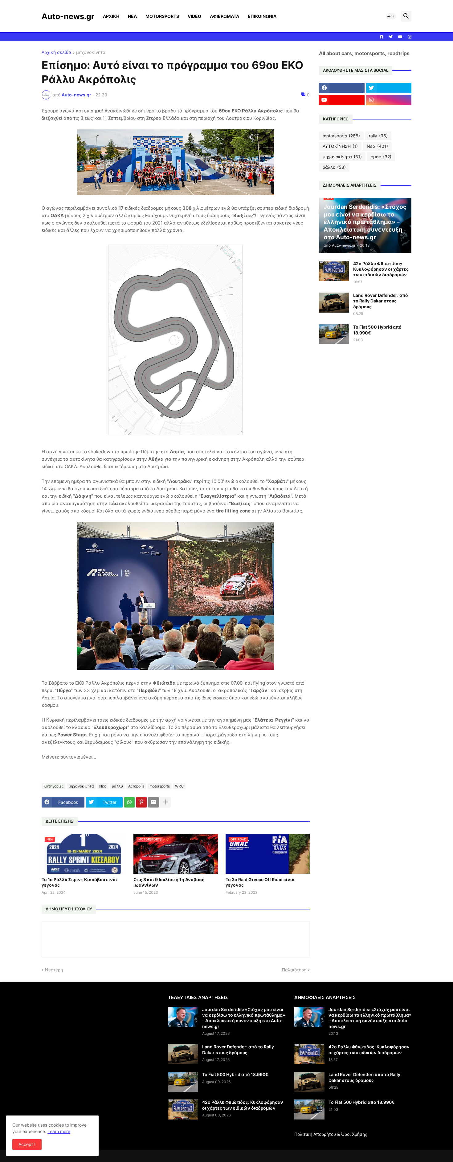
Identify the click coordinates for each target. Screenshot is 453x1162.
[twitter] (391, 37)
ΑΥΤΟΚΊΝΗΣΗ (340, 146)
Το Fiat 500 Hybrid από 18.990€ (377, 329)
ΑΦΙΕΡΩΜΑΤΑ (224, 16)
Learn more (58, 1131)
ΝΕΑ (132, 16)
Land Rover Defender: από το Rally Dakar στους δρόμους (380, 301)
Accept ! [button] (26, 1144)
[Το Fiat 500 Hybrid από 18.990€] (334, 334)
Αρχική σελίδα (56, 52)
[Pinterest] (141, 802)
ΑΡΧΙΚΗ (111, 16)
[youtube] (400, 37)
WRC (179, 786)
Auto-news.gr (68, 16)
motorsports (159, 786)
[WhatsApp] (129, 802)
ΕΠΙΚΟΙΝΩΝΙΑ (262, 16)
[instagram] (409, 37)
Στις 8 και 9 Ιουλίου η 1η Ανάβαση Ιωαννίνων (169, 882)
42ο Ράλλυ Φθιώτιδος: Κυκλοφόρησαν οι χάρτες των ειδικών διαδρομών (381, 269)
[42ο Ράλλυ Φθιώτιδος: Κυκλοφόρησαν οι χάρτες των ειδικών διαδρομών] (334, 271)
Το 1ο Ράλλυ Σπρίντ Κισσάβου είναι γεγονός (79, 882)
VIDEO (194, 16)
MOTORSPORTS (162, 16)
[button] (391, 16)
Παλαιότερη (294, 969)
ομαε (381, 156)
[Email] (153, 802)
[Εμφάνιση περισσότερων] (165, 802)
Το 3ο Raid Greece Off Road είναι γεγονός (260, 882)
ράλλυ (117, 786)
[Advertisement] (93, 1037)
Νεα (103, 786)
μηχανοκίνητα (90, 52)
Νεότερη (54, 969)
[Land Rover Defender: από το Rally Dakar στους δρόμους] (334, 303)
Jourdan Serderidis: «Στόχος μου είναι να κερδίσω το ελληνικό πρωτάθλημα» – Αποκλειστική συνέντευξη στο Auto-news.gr (243, 1018)
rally (378, 135)
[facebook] (381, 37)
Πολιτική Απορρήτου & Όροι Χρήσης (330, 1134)
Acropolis (136, 786)
